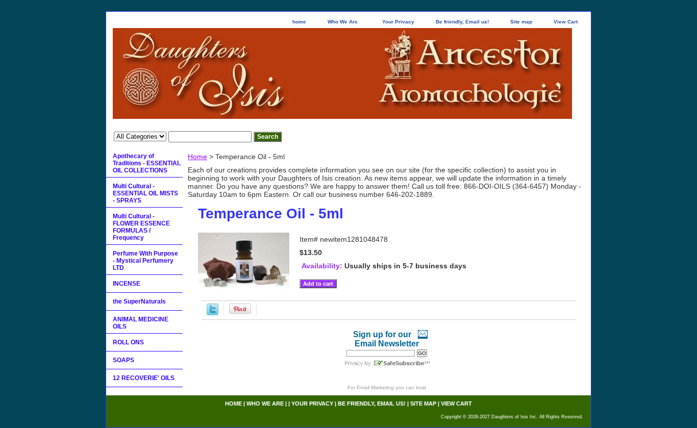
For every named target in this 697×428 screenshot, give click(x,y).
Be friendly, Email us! (462, 21)
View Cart (566, 21)
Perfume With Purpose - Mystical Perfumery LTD (145, 260)
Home (197, 157)
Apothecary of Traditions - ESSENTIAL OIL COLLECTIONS (147, 163)
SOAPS (123, 360)
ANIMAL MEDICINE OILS (140, 323)
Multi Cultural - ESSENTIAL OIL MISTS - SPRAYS (145, 193)
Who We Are (343, 21)
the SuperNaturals (139, 301)
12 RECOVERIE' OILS (144, 378)
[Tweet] (212, 313)
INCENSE (126, 283)
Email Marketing (375, 387)
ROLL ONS (128, 342)
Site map (521, 21)
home (299, 21)
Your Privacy (398, 21)
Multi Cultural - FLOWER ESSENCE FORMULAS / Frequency (141, 227)
